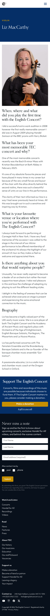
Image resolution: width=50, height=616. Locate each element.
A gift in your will (25, 409)
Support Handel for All (12, 577)
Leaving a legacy (9, 580)
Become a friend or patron (13, 574)
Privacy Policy (13, 610)
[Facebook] (14, 601)
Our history (7, 545)
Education (6, 552)
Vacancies (6, 559)
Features (6, 530)
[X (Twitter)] (19, 601)
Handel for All (8, 508)
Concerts (6, 505)
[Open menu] (45, 4)
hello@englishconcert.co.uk (31, 597)
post (9, 470)
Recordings (7, 512)
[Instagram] (8, 601)
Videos (5, 515)
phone (20, 470)
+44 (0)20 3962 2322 (10, 597)
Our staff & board (10, 555)
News (4, 527)
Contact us (7, 594)
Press (4, 533)
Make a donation (25, 404)
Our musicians (8, 548)
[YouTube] (3, 601)
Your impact (7, 584)
